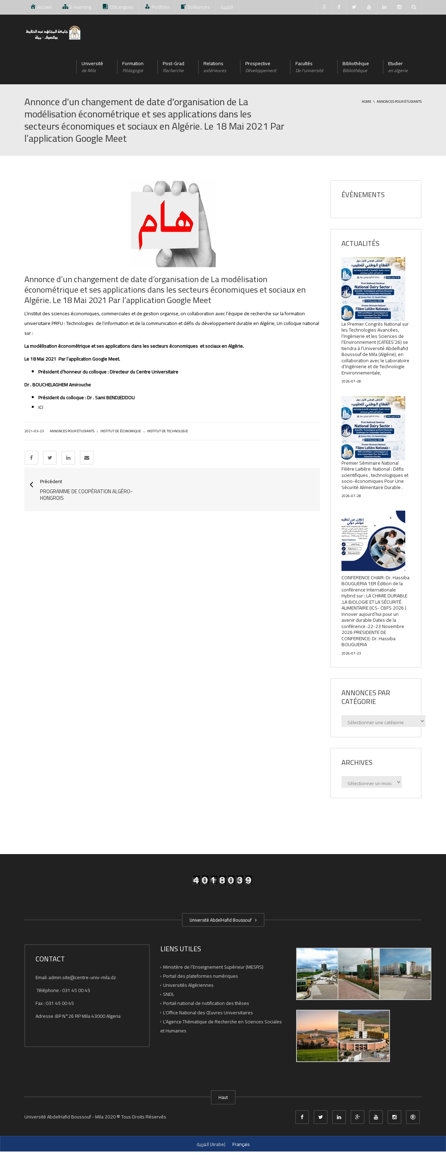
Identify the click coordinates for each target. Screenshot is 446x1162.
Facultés (309, 67)
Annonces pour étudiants (72, 431)
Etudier (398, 67)
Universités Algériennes (188, 985)
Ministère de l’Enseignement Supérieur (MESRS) (213, 966)
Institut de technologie (167, 431)
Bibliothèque (356, 67)
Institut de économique (120, 431)
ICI (40, 407)
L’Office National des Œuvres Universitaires (208, 1012)
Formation (133, 67)
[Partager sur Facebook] (31, 458)
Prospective (260, 67)
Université (92, 67)
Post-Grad (173, 67)
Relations (214, 67)
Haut (223, 1097)
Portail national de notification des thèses (206, 1003)
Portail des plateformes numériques (200, 976)
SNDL (168, 994)
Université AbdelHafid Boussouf (222, 920)
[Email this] (87, 458)
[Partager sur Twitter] (50, 458)
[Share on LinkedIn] (68, 458)
